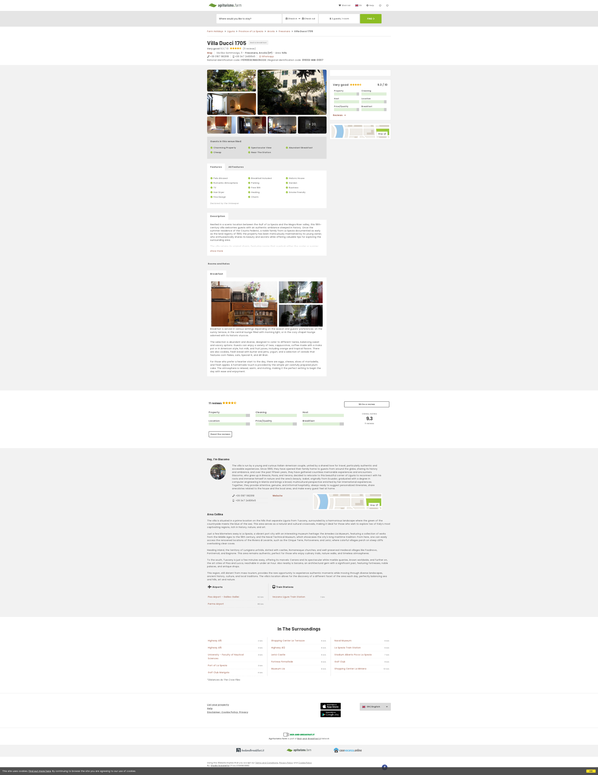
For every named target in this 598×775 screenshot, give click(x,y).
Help (371, 5)
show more (216, 251)
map (210, 52)
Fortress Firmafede (282, 661)
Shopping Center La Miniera (350, 668)
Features (216, 166)
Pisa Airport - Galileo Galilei (223, 596)
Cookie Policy (305, 762)
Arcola (271, 31)
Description (217, 216)
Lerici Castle (278, 654)
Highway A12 (278, 647)
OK (591, 771)
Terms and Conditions (266, 762)
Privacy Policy (286, 762)
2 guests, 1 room (340, 18)
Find (369, 18)
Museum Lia (278, 668)
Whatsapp (268, 56)
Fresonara (284, 31)
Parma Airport (216, 603)
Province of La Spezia (251, 31)
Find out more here (40, 771)
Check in (292, 18)
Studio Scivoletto (220, 765)
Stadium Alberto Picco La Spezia (353, 654)
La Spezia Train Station (348, 647)
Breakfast (216, 273)
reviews (338, 115)
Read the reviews (220, 434)
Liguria (231, 31)
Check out (309, 18)
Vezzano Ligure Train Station (288, 596)
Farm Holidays (215, 31)
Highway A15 (215, 640)
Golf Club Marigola (218, 672)
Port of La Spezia (217, 665)
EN (360, 5)
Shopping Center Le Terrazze (288, 640)
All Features (236, 166)
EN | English (373, 706)
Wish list (346, 5)
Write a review (367, 404)
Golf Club (340, 661)
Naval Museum (343, 640)
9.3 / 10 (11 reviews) (231, 48)
